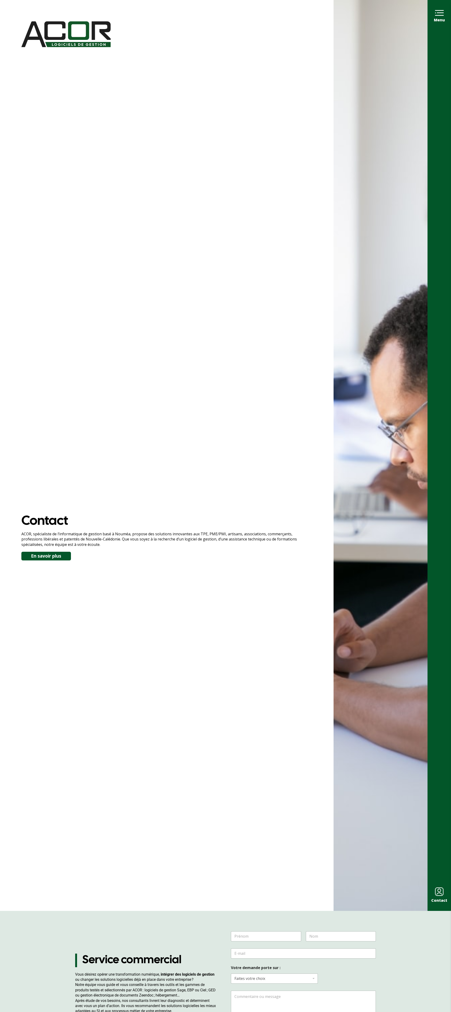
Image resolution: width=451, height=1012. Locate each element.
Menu (439, 20)
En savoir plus (46, 556)
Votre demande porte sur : (255, 968)
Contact (439, 900)
